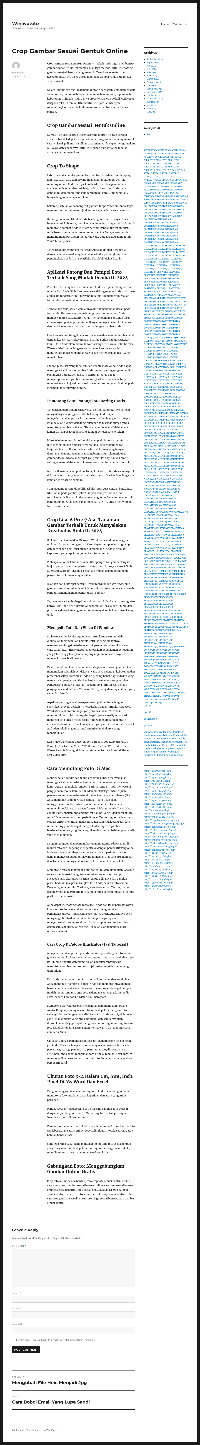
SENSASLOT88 (163, 594)
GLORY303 (149, 337)
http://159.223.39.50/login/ (157, 790)
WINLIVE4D (173, 673)
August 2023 (153, 102)
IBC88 (173, 383)
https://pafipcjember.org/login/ (160, 830)
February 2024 (154, 82)
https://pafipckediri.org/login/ (159, 817)
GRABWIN (149, 360)
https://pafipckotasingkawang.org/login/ (164, 823)
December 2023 (154, 88)
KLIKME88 (167, 410)
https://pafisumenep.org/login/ (160, 827)
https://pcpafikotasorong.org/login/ (162, 820)
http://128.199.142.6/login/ (157, 856)
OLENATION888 (164, 495)
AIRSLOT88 (163, 157)
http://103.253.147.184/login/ (158, 873)
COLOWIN (182, 203)
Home (165, 24)
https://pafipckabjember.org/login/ (162, 843)
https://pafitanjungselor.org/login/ (161, 836)
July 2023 (151, 105)
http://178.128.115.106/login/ (158, 787)
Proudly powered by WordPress (41, 1430)
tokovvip (166, 696)
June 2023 (151, 108)
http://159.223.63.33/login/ (157, 853)
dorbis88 (161, 755)
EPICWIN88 (162, 272)
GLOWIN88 (181, 344)
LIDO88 (181, 419)
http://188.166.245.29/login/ (158, 804)
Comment (19, 1246)
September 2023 (155, 98)
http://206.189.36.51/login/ (157, 810)
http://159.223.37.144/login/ (158, 794)
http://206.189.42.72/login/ (158, 866)
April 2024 (152, 75)
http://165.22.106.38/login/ (157, 800)
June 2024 (152, 69)
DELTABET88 (150, 245)
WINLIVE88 (162, 682)
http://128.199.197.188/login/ (158, 863)
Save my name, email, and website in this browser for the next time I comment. (55, 1340)
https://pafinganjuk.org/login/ (159, 850)
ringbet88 (182, 742)
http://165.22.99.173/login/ (157, 777)
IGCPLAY (176, 400)
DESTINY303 (164, 258)
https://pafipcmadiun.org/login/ (160, 833)
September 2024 (155, 59)
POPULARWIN (151, 554)
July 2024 (151, 65)
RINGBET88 (177, 581)
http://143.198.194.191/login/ (158, 882)
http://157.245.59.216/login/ (158, 771)
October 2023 (153, 95)
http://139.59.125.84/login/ (157, 876)
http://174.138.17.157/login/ (157, 781)
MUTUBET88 (150, 456)
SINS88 (177, 610)
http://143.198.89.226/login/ (158, 807)
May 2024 (151, 72)
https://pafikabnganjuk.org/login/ (161, 840)
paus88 (147, 705)
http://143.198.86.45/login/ (157, 774)
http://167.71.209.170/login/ (158, 869)
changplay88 (150, 719)
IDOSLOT (180, 390)
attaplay (182, 738)
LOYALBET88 (158, 429)
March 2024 (153, 79)
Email (16, 1308)
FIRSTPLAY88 (151, 298)
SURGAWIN (179, 646)
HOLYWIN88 (161, 370)
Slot (148, 134)
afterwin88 (169, 735)
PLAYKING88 (150, 528)
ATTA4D (172, 170)
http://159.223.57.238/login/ (158, 886)
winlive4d (149, 732)
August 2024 (153, 62)
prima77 (172, 692)
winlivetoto (17, 72)
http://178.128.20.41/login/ (157, 859)
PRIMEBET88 (165, 567)
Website (17, 1324)
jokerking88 (160, 751)
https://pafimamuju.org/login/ (159, 813)
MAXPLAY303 (164, 442)
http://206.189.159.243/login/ (159, 784)
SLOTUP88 (157, 620)
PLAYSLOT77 (177, 538)
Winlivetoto (25, 23)
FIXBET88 (177, 308)
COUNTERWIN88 (162, 219)
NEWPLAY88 (164, 469)
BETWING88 (168, 180)
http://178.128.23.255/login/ (158, 889)
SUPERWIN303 (173, 630)
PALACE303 (182, 512)
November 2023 (154, 92)
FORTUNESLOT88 (173, 318)
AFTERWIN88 (151, 150)
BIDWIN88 (162, 193)
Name (16, 1293)
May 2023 (151, 111)
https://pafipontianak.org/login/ (160, 846)
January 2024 (153, 85)
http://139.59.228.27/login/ (157, 797)
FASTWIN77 (174, 285)
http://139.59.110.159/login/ (158, 879)
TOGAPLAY (173, 659)
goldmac (148, 725)
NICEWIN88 (150, 482)
